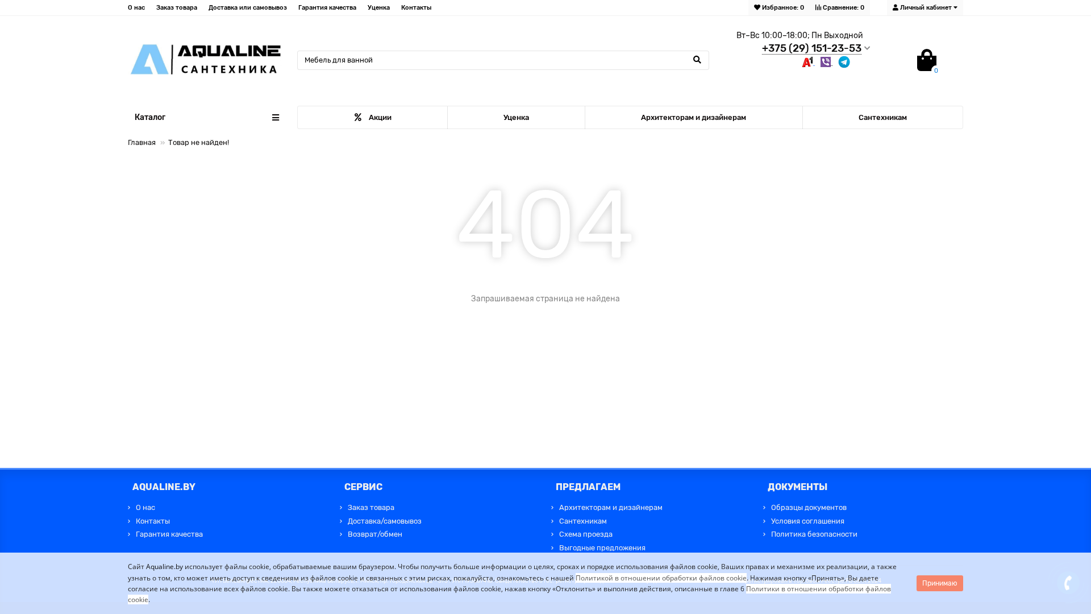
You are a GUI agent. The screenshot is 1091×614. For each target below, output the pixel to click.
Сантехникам (883, 117)
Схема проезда (586, 534)
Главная (142, 142)
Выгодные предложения (602, 548)
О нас (136, 7)
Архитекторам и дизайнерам (693, 117)
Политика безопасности (814, 534)
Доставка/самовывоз (385, 521)
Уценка (379, 7)
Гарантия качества (327, 7)
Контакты (416, 7)
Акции (380, 117)
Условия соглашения (807, 521)
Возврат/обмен (375, 534)
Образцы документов (809, 507)
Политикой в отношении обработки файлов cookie (661, 578)
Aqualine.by (164, 566)
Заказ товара (176, 7)
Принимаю (939, 583)
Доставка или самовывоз (248, 7)
